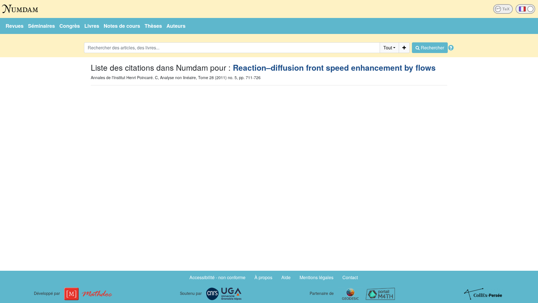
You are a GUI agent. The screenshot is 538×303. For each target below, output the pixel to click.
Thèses (153, 25)
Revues (15, 25)
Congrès (69, 25)
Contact (350, 277)
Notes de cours (122, 25)
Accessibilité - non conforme (217, 277)
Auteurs (175, 25)
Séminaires (41, 25)
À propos (263, 277)
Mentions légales (316, 277)
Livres (91, 25)
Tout (387, 47)
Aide (286, 277)
